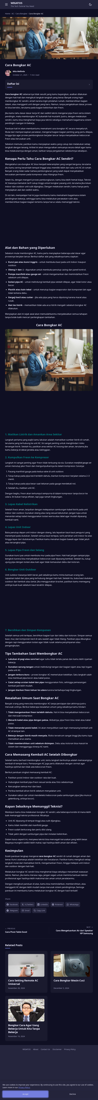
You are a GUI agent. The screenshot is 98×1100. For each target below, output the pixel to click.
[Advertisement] (49, 223)
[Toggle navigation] (6, 4)
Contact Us (45, 1049)
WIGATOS (16, 3)
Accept (25, 1094)
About (35, 1049)
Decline (72, 1094)
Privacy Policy (70, 1049)
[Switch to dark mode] (90, 4)
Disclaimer (57, 1049)
